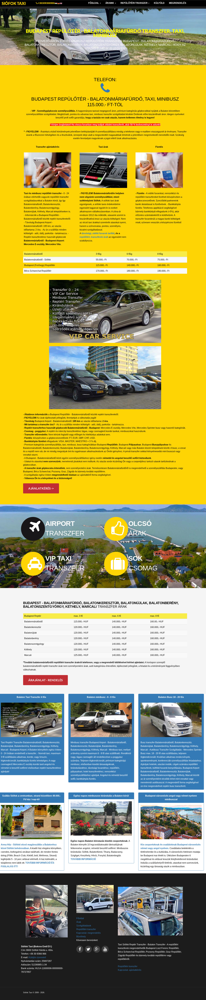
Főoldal (93, 3)
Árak (78, 922)
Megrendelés (177, 3)
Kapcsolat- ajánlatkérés (129, 970)
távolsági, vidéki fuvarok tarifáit (98, 233)
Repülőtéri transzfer (86, 929)
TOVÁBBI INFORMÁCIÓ (83, 859)
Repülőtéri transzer (134, 3)
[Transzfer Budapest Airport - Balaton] (105, 377)
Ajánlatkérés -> (41, 488)
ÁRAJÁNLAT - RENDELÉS (45, 680)
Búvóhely (81, 936)
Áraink (110, 3)
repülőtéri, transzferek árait (94, 237)
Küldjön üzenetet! (37, 957)
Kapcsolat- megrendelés (88, 933)
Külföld (159, 3)
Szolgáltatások (83, 925)
